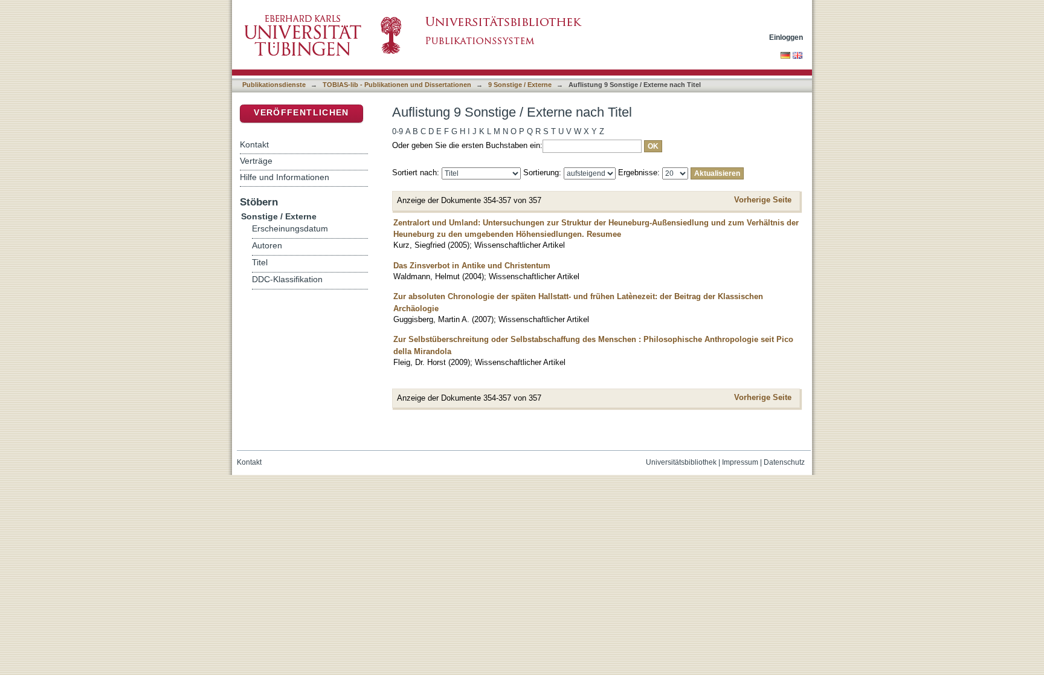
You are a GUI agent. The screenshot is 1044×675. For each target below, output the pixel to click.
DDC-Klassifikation (287, 279)
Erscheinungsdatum (290, 228)
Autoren (267, 245)
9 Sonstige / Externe (520, 84)
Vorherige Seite (762, 199)
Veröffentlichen (301, 112)
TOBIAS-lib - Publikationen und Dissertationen (397, 84)
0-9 (397, 131)
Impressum (740, 462)
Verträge (256, 161)
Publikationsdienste (274, 84)
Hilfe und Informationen (284, 177)
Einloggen (786, 37)
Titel (260, 262)
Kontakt (254, 144)
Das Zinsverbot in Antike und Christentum (471, 265)
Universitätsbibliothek (681, 462)
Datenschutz (784, 462)
